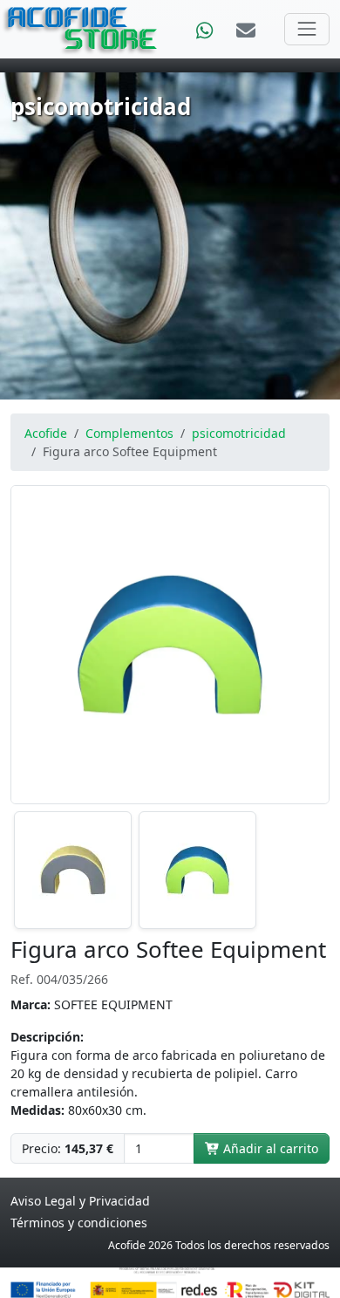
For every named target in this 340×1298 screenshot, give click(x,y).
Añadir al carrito (269, 1148)
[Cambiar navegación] (307, 28)
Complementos (129, 433)
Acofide (45, 433)
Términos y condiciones (78, 1222)
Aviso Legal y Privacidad (80, 1200)
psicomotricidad (239, 433)
